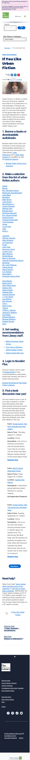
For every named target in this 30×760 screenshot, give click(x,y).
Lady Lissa (6, 247)
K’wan (4, 245)
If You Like (15, 612)
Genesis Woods (8, 321)
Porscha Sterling (8, 294)
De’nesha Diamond (9, 213)
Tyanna (5, 308)
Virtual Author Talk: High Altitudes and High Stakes (17, 426)
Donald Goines (7, 218)
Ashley (4, 186)
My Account (18, 16)
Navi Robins (6, 274)
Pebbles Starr (7, 292)
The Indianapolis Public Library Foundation (13, 688)
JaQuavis (5, 236)
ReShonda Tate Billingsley (12, 193)
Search (6, 24)
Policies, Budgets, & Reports (9, 683)
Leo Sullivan (6, 299)
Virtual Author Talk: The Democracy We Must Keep (17, 507)
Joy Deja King (7, 242)
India (4, 229)
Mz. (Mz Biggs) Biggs (10, 190)
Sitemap (21, 738)
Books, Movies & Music (8, 699)
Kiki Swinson (7, 301)
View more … (14, 566)
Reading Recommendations (9, 54)
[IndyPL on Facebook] (8, 713)
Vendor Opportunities (7, 685)
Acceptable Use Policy (10, 736)
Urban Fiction (18, 79)
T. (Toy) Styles (7, 297)
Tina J (4, 303)
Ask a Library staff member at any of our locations (14, 586)
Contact (3, 706)
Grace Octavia (7, 270)
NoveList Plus (9, 372)
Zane (4, 324)
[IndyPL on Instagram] (12, 713)
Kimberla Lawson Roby (11, 276)
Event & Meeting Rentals (8, 690)
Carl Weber (6, 315)
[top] (15, 657)
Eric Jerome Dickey (9, 215)
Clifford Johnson (8, 238)
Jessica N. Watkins (9, 312)
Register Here (12, 460)
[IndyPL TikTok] (17, 713)
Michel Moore (7, 256)
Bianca (5, 188)
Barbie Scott (7, 283)
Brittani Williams (8, 317)
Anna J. (5, 231)
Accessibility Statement (10, 738)
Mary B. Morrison (8, 258)
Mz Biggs (5, 263)
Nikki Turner (7, 306)
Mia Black (6, 197)
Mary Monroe (7, 254)
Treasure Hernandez (10, 220)
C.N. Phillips (7, 272)
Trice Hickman (8, 222)
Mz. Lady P (6, 265)
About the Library (6, 680)
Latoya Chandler (8, 206)
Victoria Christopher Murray (12, 260)
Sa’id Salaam (7, 281)
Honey (4, 224)
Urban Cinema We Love (15, 353)
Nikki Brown (7, 200)
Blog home (7, 48)
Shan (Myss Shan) (9, 285)
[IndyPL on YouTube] (21, 713)
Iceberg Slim (7, 288)
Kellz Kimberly (7, 240)
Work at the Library (6, 697)
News (3, 702)
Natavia (14, 265)
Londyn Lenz (7, 252)
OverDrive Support (11, 159)
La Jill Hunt (6, 226)
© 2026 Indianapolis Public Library (13, 733)
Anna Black (6, 195)
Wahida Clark (7, 208)
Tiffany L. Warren (9, 310)
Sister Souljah (7, 290)
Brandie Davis (7, 211)
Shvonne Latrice (8, 249)
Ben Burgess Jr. (8, 204)
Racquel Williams (8, 319)
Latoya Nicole (7, 267)
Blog (21, 27)
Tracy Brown (7, 202)
